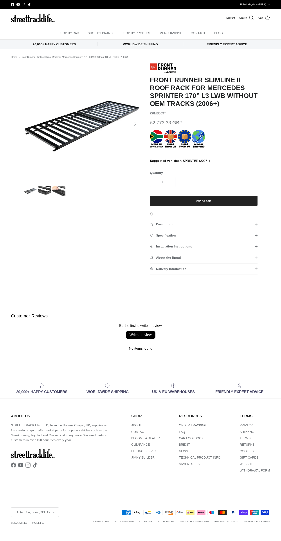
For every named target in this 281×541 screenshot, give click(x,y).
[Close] (245, 216)
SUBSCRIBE (195, 317)
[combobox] (195, 279)
